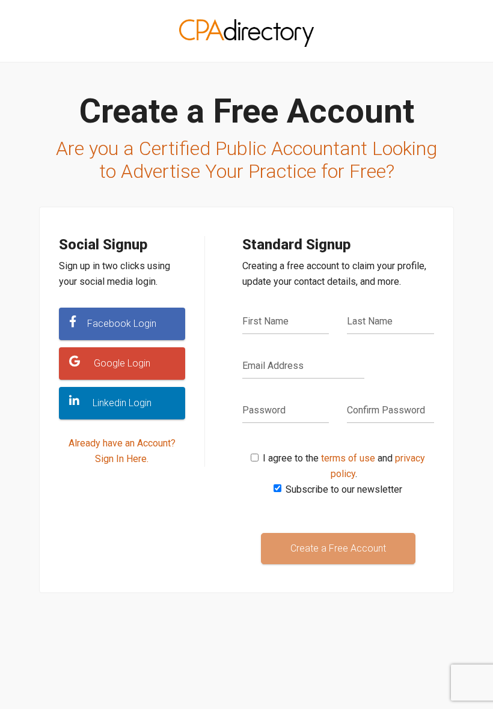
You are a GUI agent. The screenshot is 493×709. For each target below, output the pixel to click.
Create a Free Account (338, 548)
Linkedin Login (122, 403)
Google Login (122, 363)
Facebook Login (121, 323)
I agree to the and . (344, 465)
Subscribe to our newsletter (344, 489)
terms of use (348, 458)
